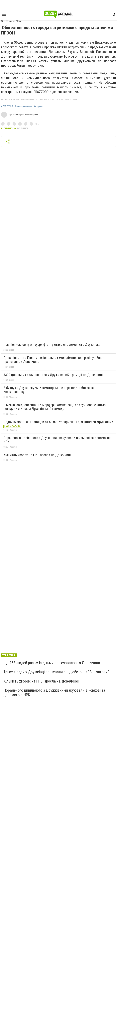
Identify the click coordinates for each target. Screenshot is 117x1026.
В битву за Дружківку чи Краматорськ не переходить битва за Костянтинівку (48, 390)
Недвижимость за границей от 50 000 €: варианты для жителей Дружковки (58, 422)
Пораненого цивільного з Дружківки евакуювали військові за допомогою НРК (57, 440)
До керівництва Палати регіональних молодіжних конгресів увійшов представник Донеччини (53, 360)
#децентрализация (23, 106)
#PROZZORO (7, 106)
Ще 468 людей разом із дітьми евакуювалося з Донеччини (51, 662)
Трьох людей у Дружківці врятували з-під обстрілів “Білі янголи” (56, 672)
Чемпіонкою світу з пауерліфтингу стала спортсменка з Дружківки (52, 345)
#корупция (38, 106)
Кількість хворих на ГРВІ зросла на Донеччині (37, 455)
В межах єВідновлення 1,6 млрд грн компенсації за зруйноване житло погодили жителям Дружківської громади (54, 407)
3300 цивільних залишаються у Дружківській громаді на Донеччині (53, 375)
